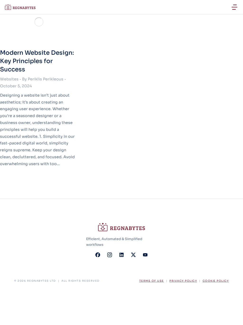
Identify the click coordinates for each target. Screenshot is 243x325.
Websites (9, 79)
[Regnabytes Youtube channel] (145, 254)
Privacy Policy (183, 280)
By (42, 79)
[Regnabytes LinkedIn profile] (121, 254)
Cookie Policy (216, 280)
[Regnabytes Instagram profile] (109, 254)
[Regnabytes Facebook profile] (97, 254)
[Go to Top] (233, 315)
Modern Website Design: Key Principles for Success (37, 61)
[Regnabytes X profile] (133, 254)
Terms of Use (151, 280)
